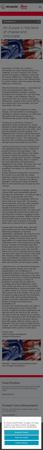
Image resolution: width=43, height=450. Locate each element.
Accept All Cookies (21, 432)
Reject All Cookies (21, 437)
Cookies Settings (22, 443)
